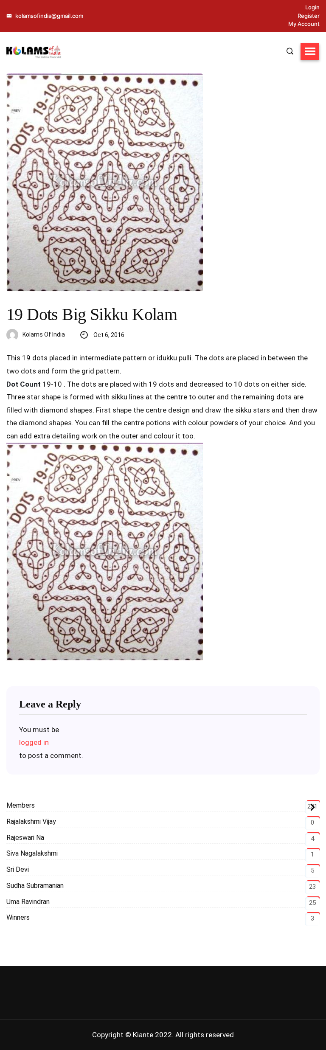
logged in (34, 742)
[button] (310, 51)
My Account (304, 23)
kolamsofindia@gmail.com (48, 15)
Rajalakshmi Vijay (31, 821)
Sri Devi (17, 869)
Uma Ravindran (28, 902)
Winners (18, 917)
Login (312, 7)
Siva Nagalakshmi (32, 853)
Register (309, 15)
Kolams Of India (43, 334)
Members (20, 805)
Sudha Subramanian (35, 886)
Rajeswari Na (25, 838)
